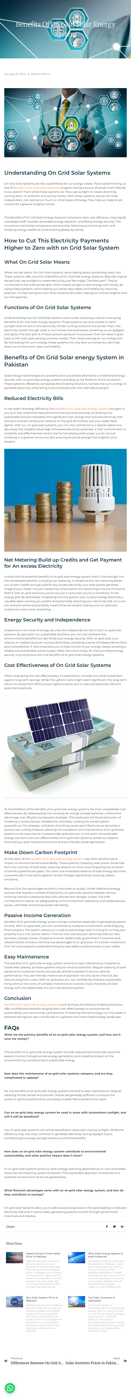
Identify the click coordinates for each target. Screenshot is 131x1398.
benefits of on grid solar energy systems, (31, 1004)
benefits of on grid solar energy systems (57, 859)
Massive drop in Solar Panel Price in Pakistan (43, 1255)
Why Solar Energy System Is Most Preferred (105, 1255)
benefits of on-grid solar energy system (81, 408)
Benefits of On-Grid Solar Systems (36, 187)
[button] (10, 1388)
